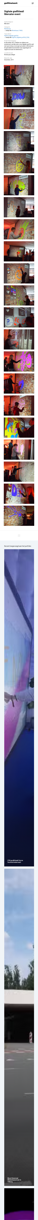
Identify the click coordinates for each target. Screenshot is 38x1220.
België (13, 55)
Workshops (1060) (17, 30)
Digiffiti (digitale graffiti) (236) (20, 37)
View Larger (19, 75)
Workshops (7, 29)
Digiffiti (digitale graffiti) (11, 36)
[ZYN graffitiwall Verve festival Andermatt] (19, 707)
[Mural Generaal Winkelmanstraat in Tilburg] (19, 1027)
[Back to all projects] (19, 535)
